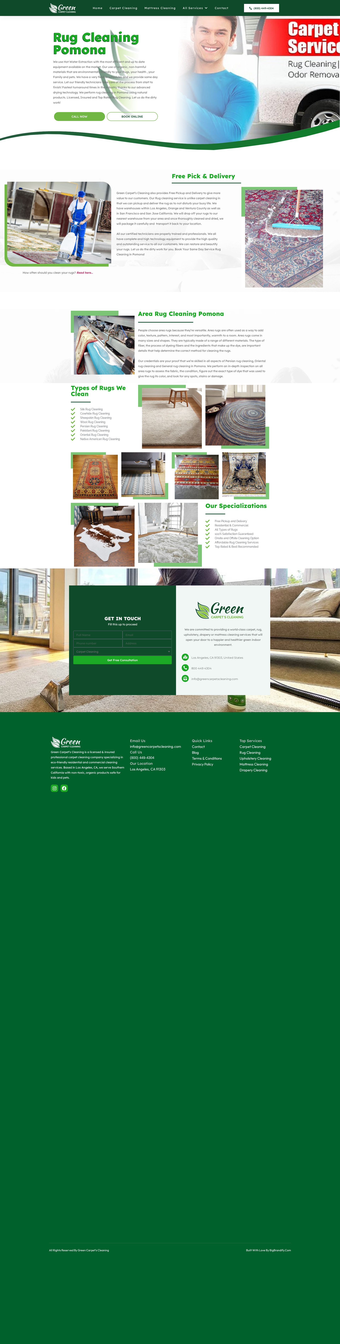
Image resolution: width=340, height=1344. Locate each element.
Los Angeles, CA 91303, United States (217, 657)
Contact (221, 8)
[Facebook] (64, 788)
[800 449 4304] (185, 667)
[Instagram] (54, 788)
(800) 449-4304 (142, 758)
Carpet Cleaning (123, 8)
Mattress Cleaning (160, 8)
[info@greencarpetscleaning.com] (185, 678)
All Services (193, 8)
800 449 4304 (201, 668)
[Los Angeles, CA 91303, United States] (185, 657)
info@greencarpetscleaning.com (214, 679)
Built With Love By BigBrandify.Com (268, 1250)
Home (98, 8)
